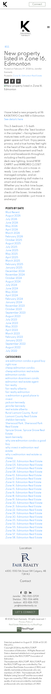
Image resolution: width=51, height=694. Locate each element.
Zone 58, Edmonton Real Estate (23, 537)
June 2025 (11, 250)
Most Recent (12, 212)
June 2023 (11, 323)
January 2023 (13, 340)
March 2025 (12, 261)
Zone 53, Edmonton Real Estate (23, 524)
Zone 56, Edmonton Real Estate (23, 531)
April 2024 (11, 295)
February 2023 (14, 337)
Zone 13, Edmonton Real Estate (23, 482)
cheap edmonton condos (20, 368)
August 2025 (13, 243)
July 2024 (11, 285)
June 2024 (11, 288)
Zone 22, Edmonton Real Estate (23, 510)
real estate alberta (16, 409)
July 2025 (11, 247)
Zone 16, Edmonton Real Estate (27, 76)
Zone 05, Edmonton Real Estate (24, 465)
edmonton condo (15, 375)
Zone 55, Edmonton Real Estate (23, 527)
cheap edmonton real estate (22, 371)
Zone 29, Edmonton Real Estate (23, 513)
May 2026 (11, 226)
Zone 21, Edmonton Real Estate (23, 506)
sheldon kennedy (15, 420)
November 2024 (15, 275)
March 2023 (12, 333)
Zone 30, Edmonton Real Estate (23, 517)
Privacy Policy (25, 622)
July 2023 (11, 320)
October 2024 (13, 278)
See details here (13, 119)
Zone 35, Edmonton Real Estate (23, 520)
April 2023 (11, 330)
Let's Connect (25, 612)
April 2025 (11, 257)
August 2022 (13, 347)
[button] (21, 592)
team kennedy (13, 437)
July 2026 (11, 219)
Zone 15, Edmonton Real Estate (23, 489)
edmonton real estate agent (21, 382)
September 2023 (15, 313)
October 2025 (13, 240)
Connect (37, 4)
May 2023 (11, 326)
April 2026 (11, 229)
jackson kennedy (15, 402)
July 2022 (11, 351)
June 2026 (11, 223)
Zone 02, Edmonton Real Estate (23, 461)
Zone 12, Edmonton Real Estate (23, 479)
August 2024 (13, 281)
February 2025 (14, 264)
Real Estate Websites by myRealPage (25, 625)
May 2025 (11, 254)
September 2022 (15, 344)
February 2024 (14, 299)
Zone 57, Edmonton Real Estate (23, 534)
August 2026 (13, 216)
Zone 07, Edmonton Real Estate (23, 468)
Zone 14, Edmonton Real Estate (23, 485)
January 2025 (13, 268)
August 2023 (13, 316)
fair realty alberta (15, 389)
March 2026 (12, 233)
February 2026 (14, 236)
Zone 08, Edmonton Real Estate (23, 472)
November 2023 (15, 306)
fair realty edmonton (17, 392)
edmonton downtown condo (22, 378)
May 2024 (11, 292)
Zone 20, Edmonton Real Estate (23, 503)
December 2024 (15, 271)
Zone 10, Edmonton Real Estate (23, 475)
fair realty (11, 385)
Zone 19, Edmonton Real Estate (23, 499)
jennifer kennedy (15, 406)
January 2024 (13, 302)
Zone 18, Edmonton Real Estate (23, 496)
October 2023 (13, 309)
